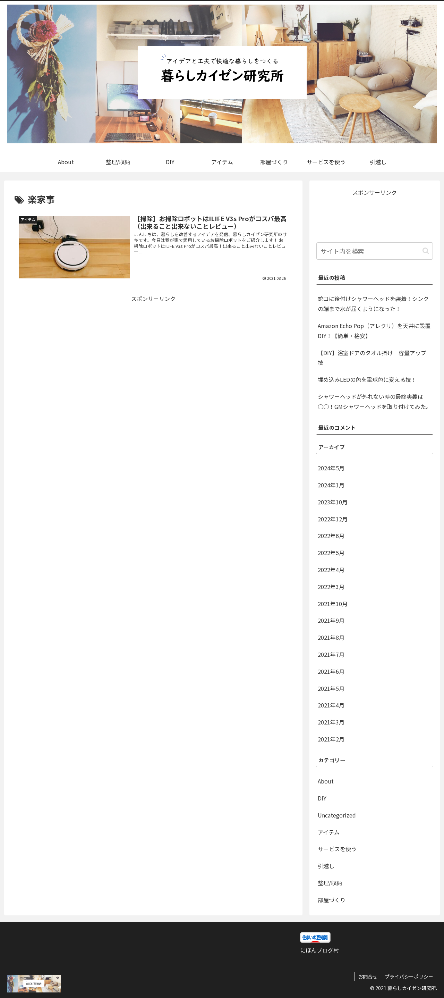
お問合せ (367, 976)
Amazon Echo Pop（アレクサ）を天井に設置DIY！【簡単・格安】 (374, 330)
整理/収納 (330, 883)
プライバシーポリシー (409, 976)
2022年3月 (331, 586)
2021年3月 (331, 722)
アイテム (329, 832)
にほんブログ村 (319, 950)
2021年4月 (331, 705)
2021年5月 (331, 688)
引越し (326, 866)
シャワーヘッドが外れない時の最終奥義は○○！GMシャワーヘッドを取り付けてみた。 (375, 401)
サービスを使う (337, 849)
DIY (322, 798)
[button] (426, 251)
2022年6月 (331, 535)
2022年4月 (331, 569)
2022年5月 (331, 552)
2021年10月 (333, 603)
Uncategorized (337, 815)
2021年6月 (331, 671)
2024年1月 (331, 485)
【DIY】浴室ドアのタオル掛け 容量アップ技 (372, 358)
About (326, 781)
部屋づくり (331, 900)
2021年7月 (331, 654)
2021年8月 (331, 637)
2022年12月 (333, 519)
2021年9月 (331, 620)
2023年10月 (333, 502)
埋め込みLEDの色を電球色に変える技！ (367, 379)
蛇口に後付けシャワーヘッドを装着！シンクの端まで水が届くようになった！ (373, 303)
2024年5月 (331, 468)
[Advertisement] (84, 352)
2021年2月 (331, 739)
